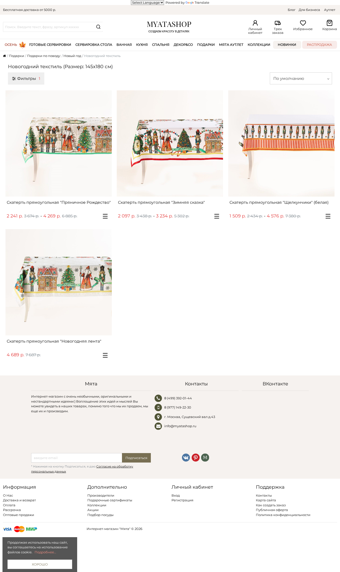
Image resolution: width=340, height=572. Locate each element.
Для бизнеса (309, 10)
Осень (11, 45)
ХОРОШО (40, 564)
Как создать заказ (271, 505)
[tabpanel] (58, 143)
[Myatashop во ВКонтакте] (186, 457)
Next (105, 143)
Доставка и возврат (19, 500)
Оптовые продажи (18, 515)
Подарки (206, 45)
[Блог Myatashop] (205, 457)
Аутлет (329, 10)
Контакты (264, 495)
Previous (11, 143)
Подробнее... (45, 552)
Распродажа (319, 45)
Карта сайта (266, 500)
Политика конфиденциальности (283, 515)
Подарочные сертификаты (109, 500)
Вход (175, 495)
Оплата (9, 505)
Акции (93, 510)
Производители (100, 495)
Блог (291, 10)
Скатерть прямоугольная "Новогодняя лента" (54, 341)
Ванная (124, 45)
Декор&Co (183, 45)
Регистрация (182, 500)
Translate (202, 2)
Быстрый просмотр (61, 191)
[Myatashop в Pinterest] (196, 457)
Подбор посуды (100, 515)
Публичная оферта (272, 510)
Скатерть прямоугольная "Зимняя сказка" (161, 202)
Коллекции (259, 45)
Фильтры (28, 78)
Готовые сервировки (50, 45)
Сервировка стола (93, 45)
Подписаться (136, 458)
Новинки (287, 45)
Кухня (142, 45)
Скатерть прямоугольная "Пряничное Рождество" (59, 202)
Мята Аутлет (231, 45)
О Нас (8, 495)
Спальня (161, 45)
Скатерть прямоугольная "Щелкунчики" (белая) (279, 202)
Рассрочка (12, 510)
